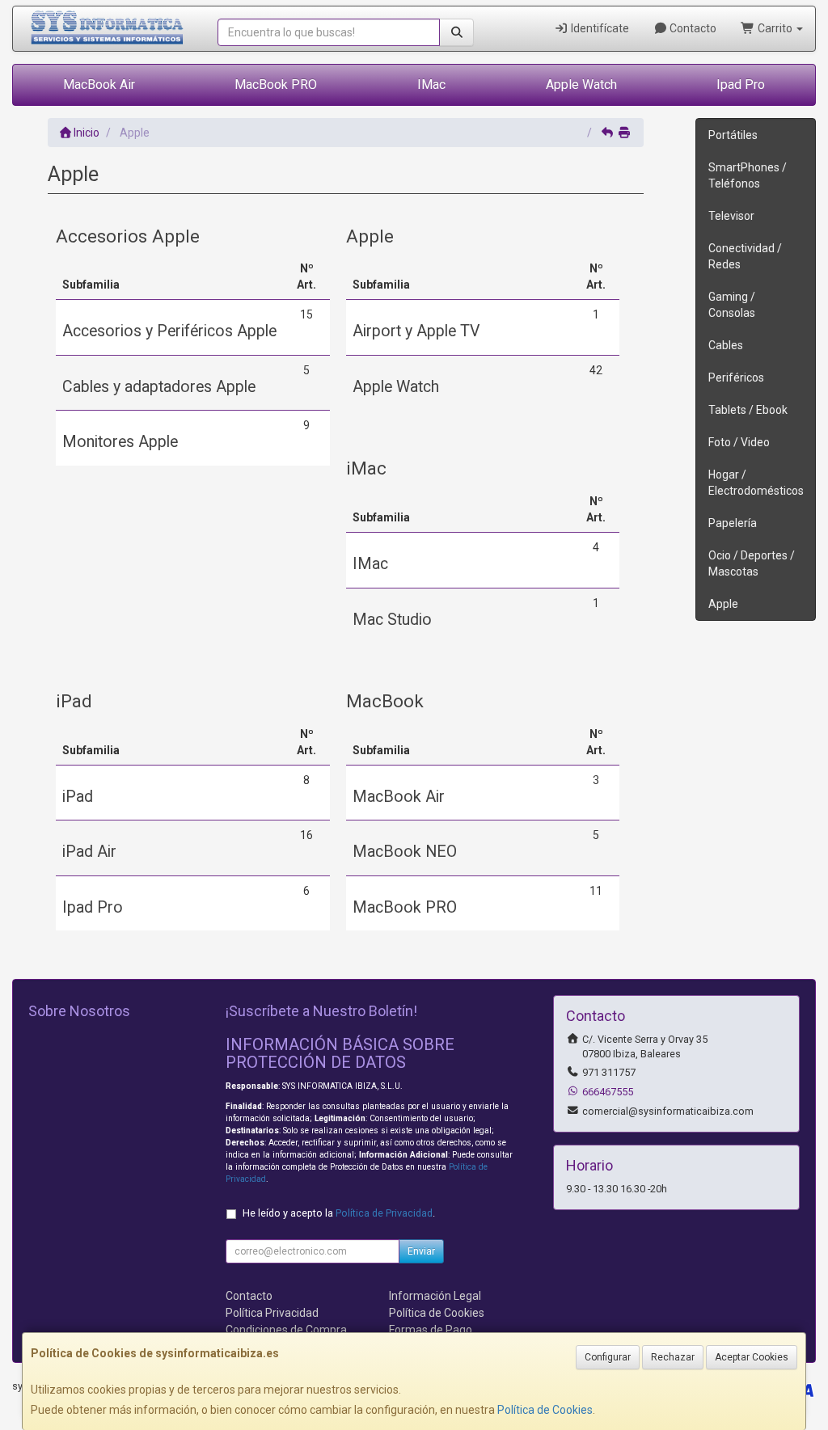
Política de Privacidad (384, 1213)
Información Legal (435, 1295)
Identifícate (598, 28)
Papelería (732, 523)
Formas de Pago (430, 1329)
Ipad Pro (740, 84)
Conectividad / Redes (745, 256)
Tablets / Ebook (748, 409)
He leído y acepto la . (339, 1213)
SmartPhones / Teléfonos (747, 175)
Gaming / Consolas (731, 304)
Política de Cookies (545, 1409)
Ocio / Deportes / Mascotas (751, 563)
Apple (723, 603)
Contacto (691, 28)
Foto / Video (739, 442)
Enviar (421, 1251)
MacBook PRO (275, 84)
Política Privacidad (272, 1312)
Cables (725, 345)
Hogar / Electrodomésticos (756, 482)
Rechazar (673, 1357)
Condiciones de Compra (286, 1329)
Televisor (731, 215)
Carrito (775, 28)
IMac (431, 84)
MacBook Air (99, 84)
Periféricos (736, 377)
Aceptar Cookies (751, 1357)
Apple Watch (581, 84)
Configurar (608, 1357)
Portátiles (733, 135)
